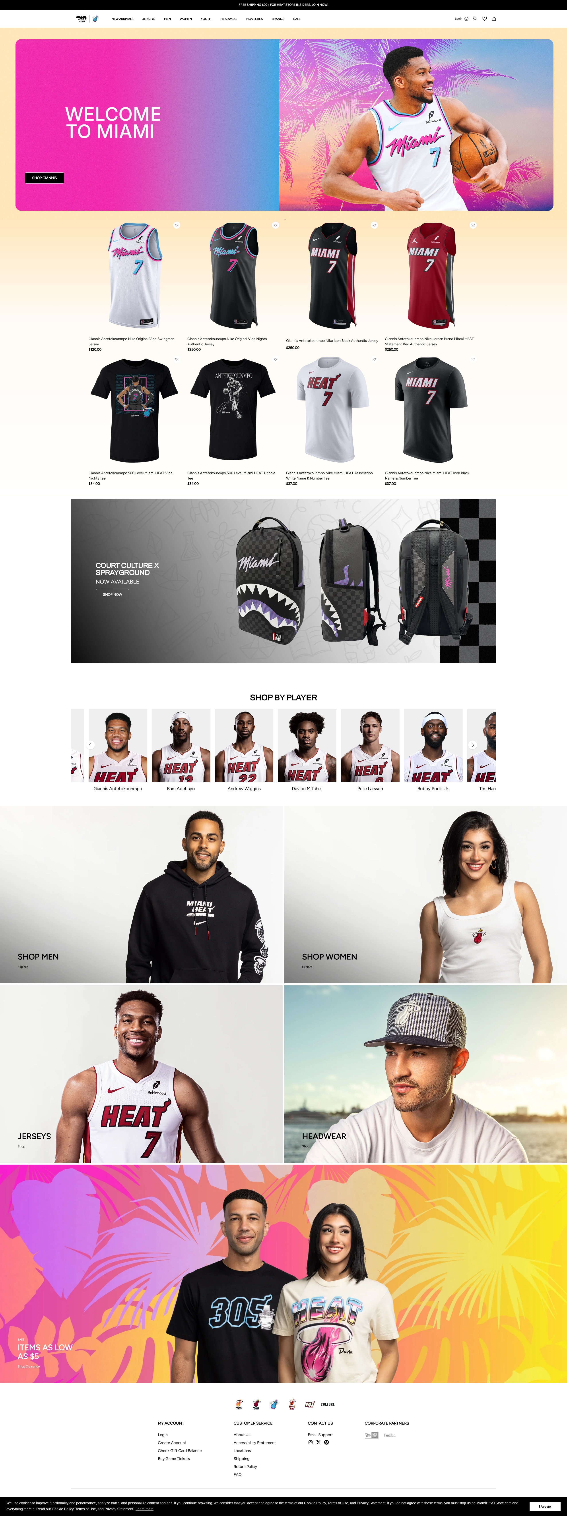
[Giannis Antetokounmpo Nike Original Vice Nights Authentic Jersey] (234, 276)
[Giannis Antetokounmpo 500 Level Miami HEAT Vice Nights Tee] (135, 410)
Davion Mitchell (307, 788)
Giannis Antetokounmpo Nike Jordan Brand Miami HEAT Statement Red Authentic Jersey (429, 341)
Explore (23, 967)
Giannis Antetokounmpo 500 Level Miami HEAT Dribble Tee (231, 475)
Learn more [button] (144, 1509)
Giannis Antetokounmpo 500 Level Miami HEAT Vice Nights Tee (131, 475)
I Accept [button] (545, 1506)
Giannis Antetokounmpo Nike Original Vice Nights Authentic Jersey (227, 341)
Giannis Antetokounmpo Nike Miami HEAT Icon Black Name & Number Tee (427, 475)
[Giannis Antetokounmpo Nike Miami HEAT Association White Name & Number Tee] (333, 410)
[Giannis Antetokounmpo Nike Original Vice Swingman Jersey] (135, 276)
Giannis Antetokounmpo (117, 788)
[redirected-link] (283, 124)
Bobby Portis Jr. (433, 788)
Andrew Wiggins (244, 788)
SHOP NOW (112, 594)
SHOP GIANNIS (44, 178)
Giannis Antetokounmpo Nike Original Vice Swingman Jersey (131, 341)
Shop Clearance (29, 1366)
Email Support (320, 1434)
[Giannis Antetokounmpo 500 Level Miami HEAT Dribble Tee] (234, 410)
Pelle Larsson (370, 788)
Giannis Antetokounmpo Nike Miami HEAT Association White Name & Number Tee (329, 475)
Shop (21, 1146)
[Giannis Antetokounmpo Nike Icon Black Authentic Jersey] (333, 276)
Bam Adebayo (181, 788)
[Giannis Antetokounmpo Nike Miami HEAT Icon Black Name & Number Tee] (431, 410)
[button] (176, 225)
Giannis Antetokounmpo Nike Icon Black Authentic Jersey (332, 340)
